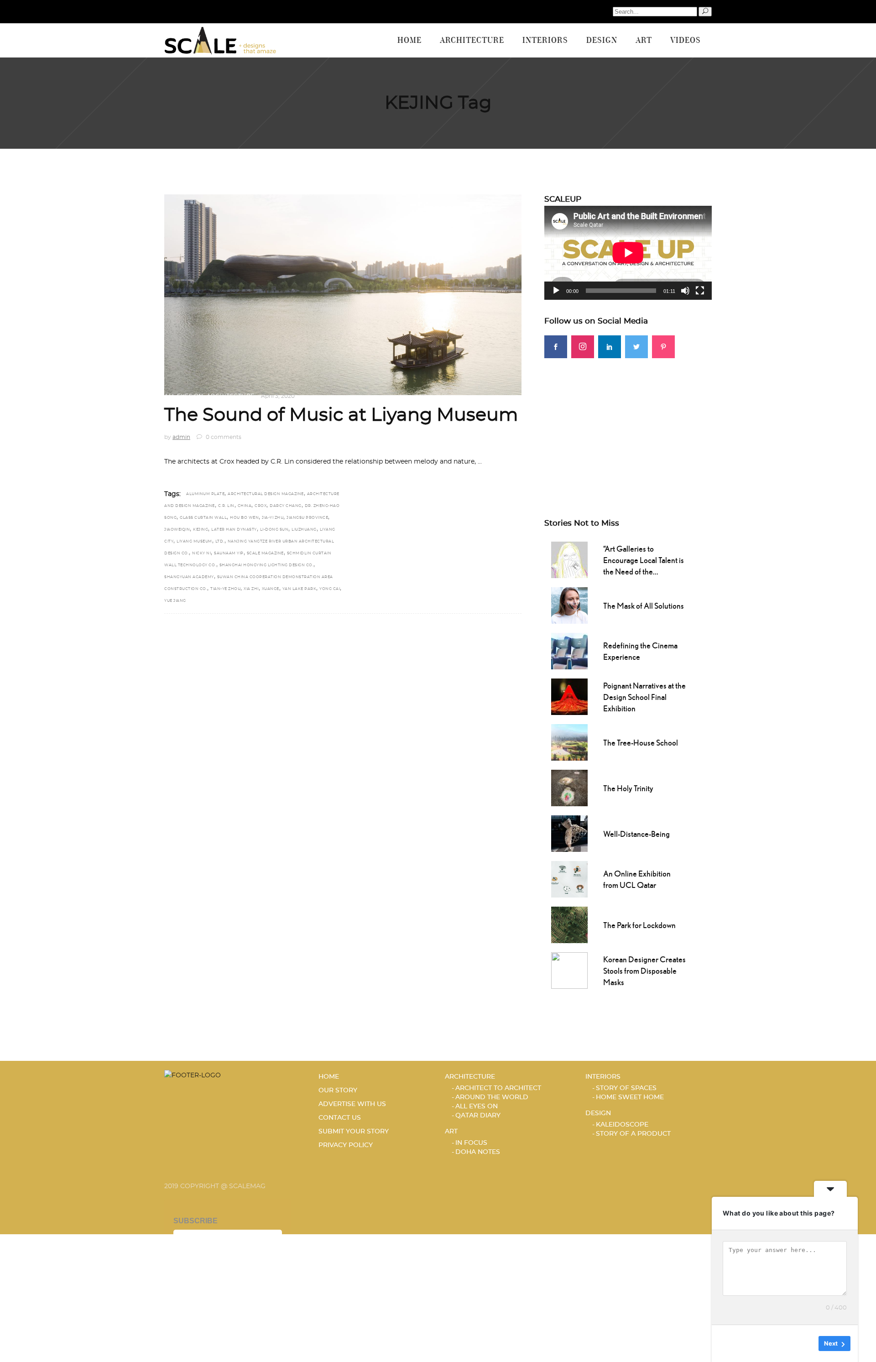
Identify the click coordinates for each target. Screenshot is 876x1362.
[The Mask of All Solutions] (569, 604)
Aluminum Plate (205, 494)
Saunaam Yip (229, 553)
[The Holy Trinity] (569, 787)
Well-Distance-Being (636, 834)
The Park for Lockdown (639, 925)
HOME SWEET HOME (630, 1097)
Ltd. (219, 541)
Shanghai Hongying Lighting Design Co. (266, 565)
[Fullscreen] (699, 290)
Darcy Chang (286, 506)
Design (598, 1113)
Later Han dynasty (234, 530)
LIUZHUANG (304, 530)
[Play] (556, 290)
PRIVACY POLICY (345, 1145)
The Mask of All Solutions (643, 606)
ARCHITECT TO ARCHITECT (498, 1088)
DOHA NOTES (477, 1152)
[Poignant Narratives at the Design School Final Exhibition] (569, 696)
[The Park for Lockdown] (569, 924)
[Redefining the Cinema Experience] (569, 650)
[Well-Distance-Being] (569, 832)
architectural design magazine (266, 494)
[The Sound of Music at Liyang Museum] (342, 294)
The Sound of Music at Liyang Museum (341, 415)
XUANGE (270, 589)
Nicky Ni (201, 553)
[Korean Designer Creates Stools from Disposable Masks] (569, 969)
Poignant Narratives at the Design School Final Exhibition (644, 697)
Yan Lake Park (299, 589)
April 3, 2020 (278, 396)
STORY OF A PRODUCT (633, 1134)
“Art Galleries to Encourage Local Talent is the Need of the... (643, 560)
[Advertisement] (628, 422)
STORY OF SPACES (626, 1088)
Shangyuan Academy (189, 577)
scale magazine (265, 553)
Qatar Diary (478, 1115)
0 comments (222, 437)
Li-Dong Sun (274, 530)
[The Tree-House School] (569, 741)
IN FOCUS (471, 1143)
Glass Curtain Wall (203, 518)
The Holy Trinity (628, 788)
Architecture (231, 396)
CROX (260, 506)
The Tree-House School (640, 742)
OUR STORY (337, 1090)
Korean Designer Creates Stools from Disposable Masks (644, 971)
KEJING (200, 530)
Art (451, 1131)
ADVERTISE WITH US (352, 1104)
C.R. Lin (226, 506)
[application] (628, 253)
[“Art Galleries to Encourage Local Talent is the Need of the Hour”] (569, 559)
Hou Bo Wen (244, 518)
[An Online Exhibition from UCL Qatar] (569, 878)
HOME (328, 1077)
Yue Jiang (175, 601)
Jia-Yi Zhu (272, 518)
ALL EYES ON (183, 396)
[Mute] (685, 290)
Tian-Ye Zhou (225, 589)
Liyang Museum (194, 541)
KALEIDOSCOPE (622, 1125)
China (245, 506)
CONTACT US (339, 1118)
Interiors (602, 1077)
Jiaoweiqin (177, 530)
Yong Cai (329, 589)
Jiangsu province (307, 518)
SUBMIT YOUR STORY (353, 1131)
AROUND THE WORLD (491, 1097)
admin (181, 437)
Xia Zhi (251, 589)
